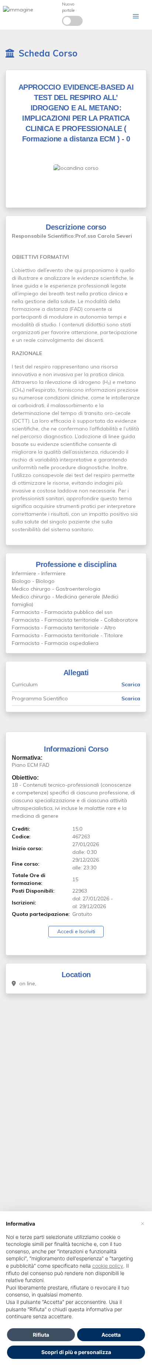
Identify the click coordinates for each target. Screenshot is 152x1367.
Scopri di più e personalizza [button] (76, 1352)
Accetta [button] (111, 1335)
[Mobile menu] (136, 16)
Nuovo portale (68, 7)
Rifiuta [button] (41, 1335)
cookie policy (107, 1266)
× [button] (142, 1223)
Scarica (130, 684)
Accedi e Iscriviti (76, 931)
